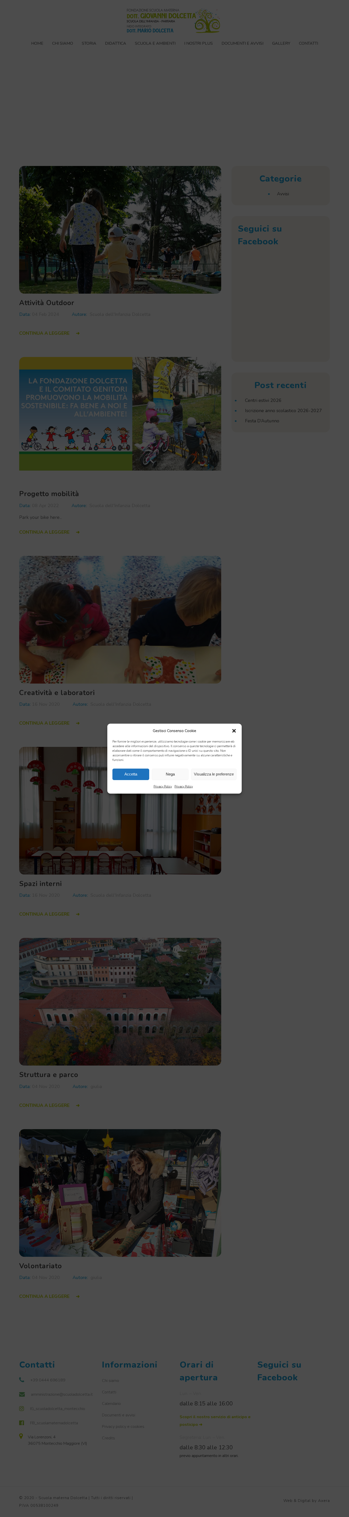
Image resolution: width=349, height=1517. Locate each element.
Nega (170, 774)
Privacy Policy (163, 786)
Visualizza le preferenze (214, 774)
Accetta (130, 774)
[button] (234, 730)
